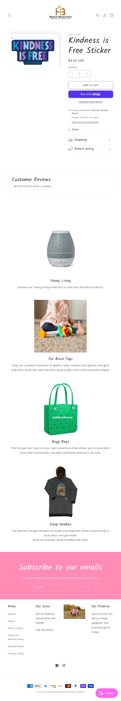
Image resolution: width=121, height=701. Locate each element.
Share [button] (75, 129)
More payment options (90, 101)
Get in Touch (15, 628)
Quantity (72, 67)
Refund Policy (16, 646)
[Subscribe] (85, 587)
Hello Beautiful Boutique (55, 692)
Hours (11, 621)
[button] (9, 15)
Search (12, 614)
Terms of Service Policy (16, 637)
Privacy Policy (16, 653)
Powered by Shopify (76, 692)
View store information (85, 122)
